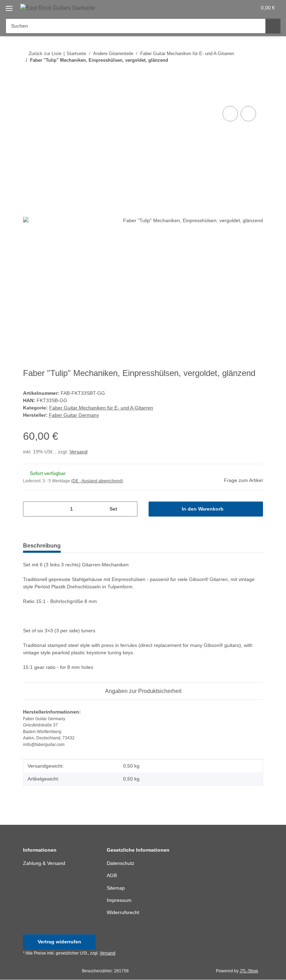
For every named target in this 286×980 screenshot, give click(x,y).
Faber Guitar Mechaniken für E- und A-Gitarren (101, 407)
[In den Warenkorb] (28, 96)
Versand (78, 451)
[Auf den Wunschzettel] (248, 113)
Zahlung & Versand (44, 863)
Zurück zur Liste (45, 53)
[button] (223, 8)
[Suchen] (272, 25)
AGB (112, 875)
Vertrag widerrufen (59, 941)
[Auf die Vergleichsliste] (230, 113)
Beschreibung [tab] (42, 546)
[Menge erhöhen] (129, 509)
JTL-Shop (249, 970)
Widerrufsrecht (123, 912)
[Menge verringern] (30, 509)
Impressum (119, 900)
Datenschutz (120, 863)
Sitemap (116, 888)
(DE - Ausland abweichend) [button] (97, 480)
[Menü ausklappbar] (9, 5)
